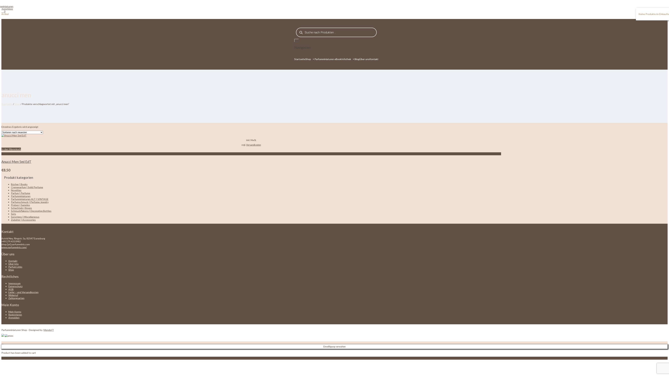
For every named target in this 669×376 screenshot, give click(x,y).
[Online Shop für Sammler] (7, 6)
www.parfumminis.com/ (14, 247)
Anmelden (14, 317)
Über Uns (13, 263)
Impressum (14, 283)
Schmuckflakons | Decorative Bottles (31, 210)
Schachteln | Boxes (21, 207)
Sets (13, 213)
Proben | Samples (20, 204)
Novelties (16, 190)
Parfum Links (15, 266)
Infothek (346, 59)
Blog (357, 59)
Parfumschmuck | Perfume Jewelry (30, 202)
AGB (11, 289)
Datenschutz (15, 286)
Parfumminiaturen (20, 196)
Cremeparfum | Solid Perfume (27, 187)
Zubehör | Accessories (23, 219)
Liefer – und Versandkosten (23, 292)
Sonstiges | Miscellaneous (25, 216)
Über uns (364, 59)
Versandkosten (253, 145)
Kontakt (373, 59)
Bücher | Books (19, 184)
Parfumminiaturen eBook (327, 59)
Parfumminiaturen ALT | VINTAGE (29, 199)
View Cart (6, 358)
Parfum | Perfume (20, 193)
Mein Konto (14, 311)
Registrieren (15, 314)
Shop (308, 59)
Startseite (299, 59)
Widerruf (13, 295)
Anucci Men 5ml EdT (16, 162)
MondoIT (49, 329)
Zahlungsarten (16, 298)
